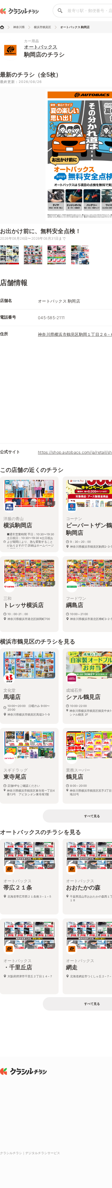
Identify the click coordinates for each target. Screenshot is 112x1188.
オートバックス (40, 47)
